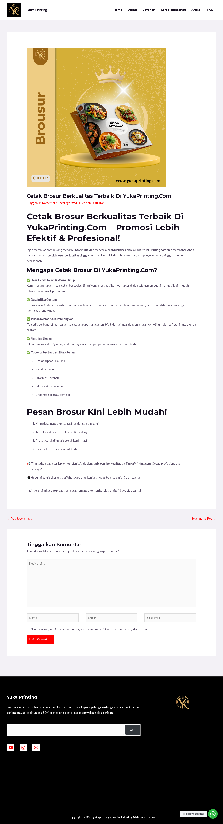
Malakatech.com (144, 817)
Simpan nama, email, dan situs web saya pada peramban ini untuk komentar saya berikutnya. (90, 629)
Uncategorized (67, 203)
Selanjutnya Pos (203, 518)
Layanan (149, 9)
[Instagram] (23, 747)
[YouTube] (10, 747)
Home (118, 9)
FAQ (210, 9)
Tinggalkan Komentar (41, 203)
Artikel (196, 9)
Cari (132, 729)
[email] (36, 747)
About (132, 9)
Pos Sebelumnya (19, 518)
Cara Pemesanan (173, 9)
